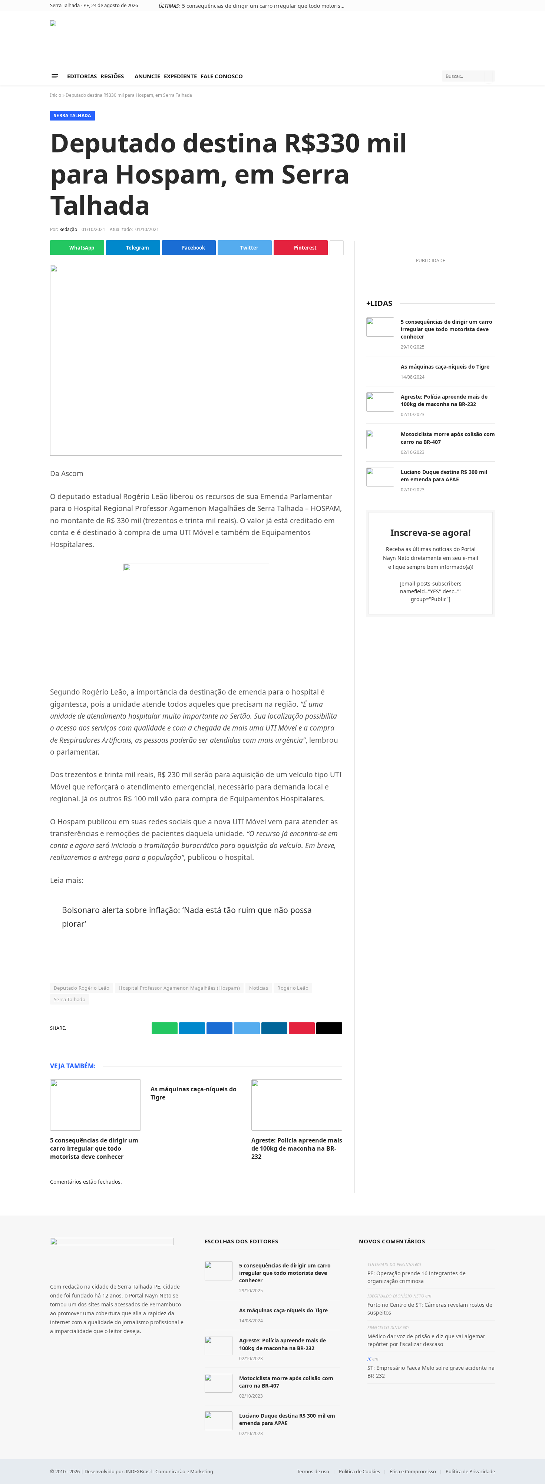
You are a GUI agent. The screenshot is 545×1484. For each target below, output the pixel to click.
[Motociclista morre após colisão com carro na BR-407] (380, 439)
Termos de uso (313, 1471)
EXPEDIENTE (180, 76)
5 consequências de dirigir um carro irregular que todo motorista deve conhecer (265, 6)
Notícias (258, 988)
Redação (68, 229)
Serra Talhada (72, 115)
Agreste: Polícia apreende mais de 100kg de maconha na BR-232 (296, 1149)
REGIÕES (112, 76)
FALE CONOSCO (222, 76)
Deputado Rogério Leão (81, 988)
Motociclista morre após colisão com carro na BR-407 (448, 438)
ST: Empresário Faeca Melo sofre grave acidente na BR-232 (431, 1371)
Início (55, 95)
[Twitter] (24, 529)
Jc (369, 1359)
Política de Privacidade (470, 1471)
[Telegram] (24, 494)
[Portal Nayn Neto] (112, 39)
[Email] (24, 581)
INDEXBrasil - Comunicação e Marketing (169, 1471)
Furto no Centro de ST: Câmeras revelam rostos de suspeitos (429, 1308)
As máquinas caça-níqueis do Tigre (194, 1093)
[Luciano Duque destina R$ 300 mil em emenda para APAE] (380, 477)
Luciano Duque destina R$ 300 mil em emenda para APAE (444, 475)
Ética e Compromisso (413, 1471)
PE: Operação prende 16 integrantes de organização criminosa (416, 1277)
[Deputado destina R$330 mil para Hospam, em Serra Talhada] (196, 360)
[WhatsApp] (24, 476)
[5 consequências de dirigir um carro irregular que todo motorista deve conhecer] (95, 1105)
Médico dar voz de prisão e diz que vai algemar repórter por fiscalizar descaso (426, 1340)
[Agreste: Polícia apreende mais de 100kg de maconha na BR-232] (296, 1105)
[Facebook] (24, 511)
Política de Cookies (359, 1471)
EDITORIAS (82, 76)
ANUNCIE (147, 76)
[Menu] (55, 75)
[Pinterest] (24, 564)
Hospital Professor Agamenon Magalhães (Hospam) (179, 988)
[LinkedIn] (24, 546)
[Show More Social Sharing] (337, 247)
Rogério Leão (292, 988)
